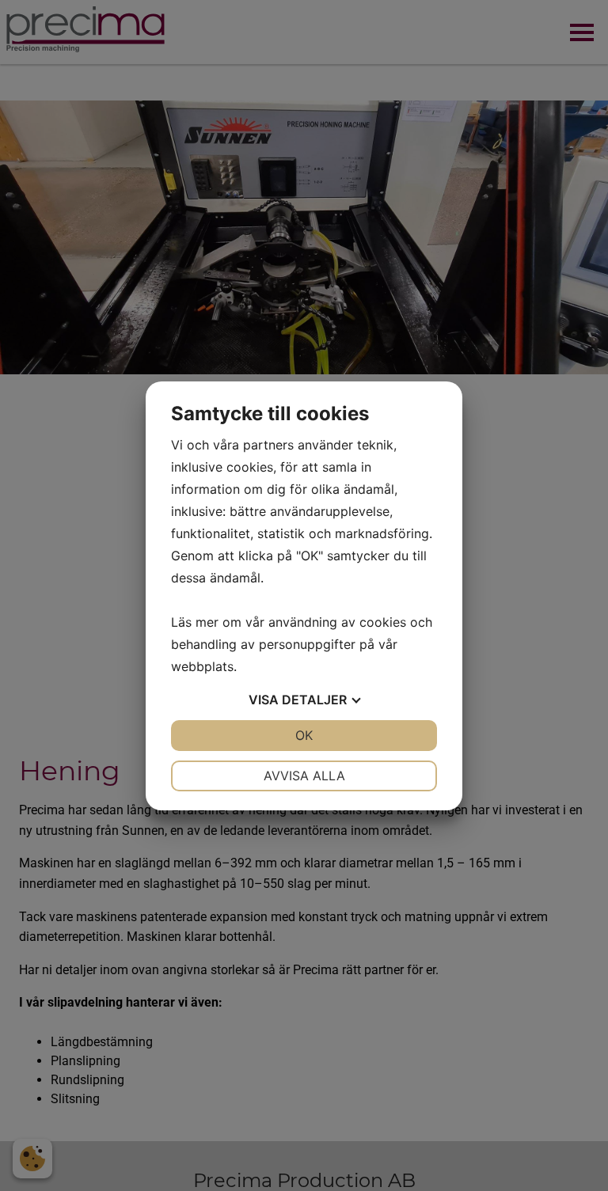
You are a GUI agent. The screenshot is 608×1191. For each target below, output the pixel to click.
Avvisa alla (304, 775)
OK (304, 735)
